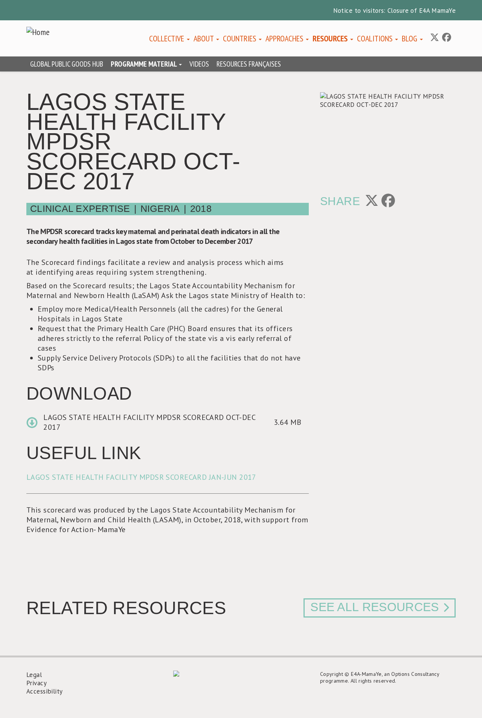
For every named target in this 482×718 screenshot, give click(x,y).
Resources (331, 38)
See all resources (374, 607)
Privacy (36, 683)
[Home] (41, 32)
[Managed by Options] (241, 674)
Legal (34, 675)
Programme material (144, 64)
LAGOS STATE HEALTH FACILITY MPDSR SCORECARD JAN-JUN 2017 (141, 477)
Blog (410, 38)
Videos (199, 64)
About (204, 38)
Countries (240, 38)
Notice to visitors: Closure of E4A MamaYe (394, 10)
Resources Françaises (249, 64)
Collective (167, 38)
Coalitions (375, 38)
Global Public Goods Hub (66, 64)
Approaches (285, 38)
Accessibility (44, 691)
